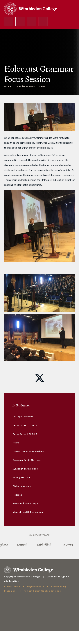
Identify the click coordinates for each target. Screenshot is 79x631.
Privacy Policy (32, 590)
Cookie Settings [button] (51, 590)
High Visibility (35, 586)
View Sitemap (12, 586)
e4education (11, 581)
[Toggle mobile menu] (43, 21)
